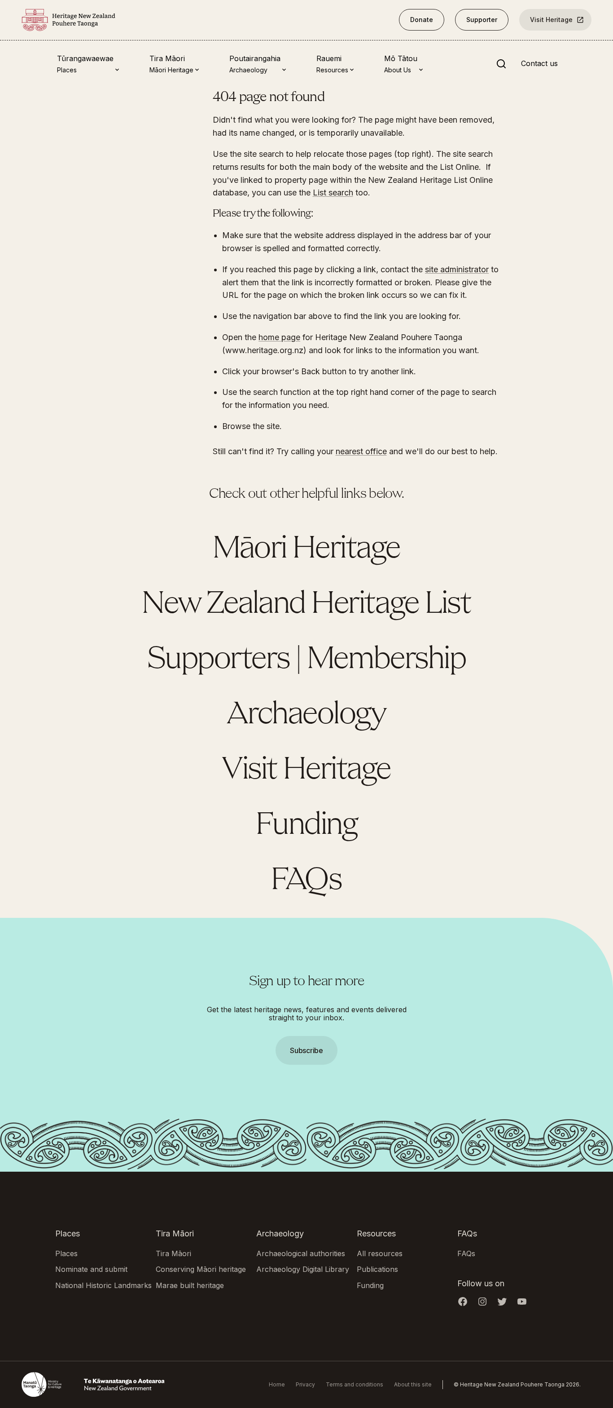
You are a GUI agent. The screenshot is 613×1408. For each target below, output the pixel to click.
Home (277, 1384)
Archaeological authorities (300, 1253)
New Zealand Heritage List (306, 605)
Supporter (481, 19)
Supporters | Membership (306, 660)
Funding (307, 826)
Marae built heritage (190, 1285)
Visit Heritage (551, 19)
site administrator (457, 269)
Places (66, 1253)
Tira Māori (173, 1253)
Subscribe (306, 1050)
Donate (421, 19)
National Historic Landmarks (103, 1285)
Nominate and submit (91, 1269)
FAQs (306, 881)
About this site (413, 1384)
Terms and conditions (354, 1384)
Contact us (539, 64)
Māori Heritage (306, 549)
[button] (306, 704)
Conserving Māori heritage (201, 1269)
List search (333, 192)
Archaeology (306, 715)
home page (279, 337)
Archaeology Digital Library (302, 1269)
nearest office (361, 451)
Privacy (305, 1384)
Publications (377, 1269)
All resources (380, 1253)
